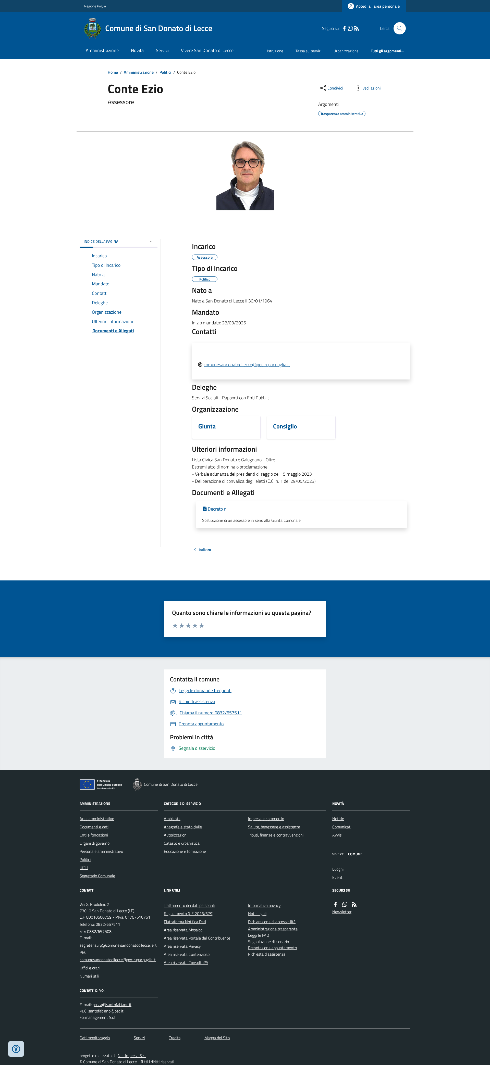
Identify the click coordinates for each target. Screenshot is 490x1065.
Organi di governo (94, 843)
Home (113, 72)
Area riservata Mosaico (183, 930)
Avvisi (337, 835)
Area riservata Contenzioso (187, 954)
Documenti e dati (94, 827)
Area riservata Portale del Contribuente (197, 938)
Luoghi (338, 869)
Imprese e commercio (266, 819)
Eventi (337, 877)
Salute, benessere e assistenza (274, 827)
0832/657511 (108, 924)
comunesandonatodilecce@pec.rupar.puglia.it (247, 364)
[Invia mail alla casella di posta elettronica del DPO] (112, 1004)
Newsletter (341, 912)
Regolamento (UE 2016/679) (188, 913)
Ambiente (172, 819)
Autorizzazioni (175, 835)
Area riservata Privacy (182, 946)
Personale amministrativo (101, 851)
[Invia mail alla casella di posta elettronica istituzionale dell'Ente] (118, 945)
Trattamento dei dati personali (189, 905)
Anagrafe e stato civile (183, 827)
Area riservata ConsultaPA (186, 962)
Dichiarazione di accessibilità (272, 922)
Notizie (338, 819)
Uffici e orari (90, 968)
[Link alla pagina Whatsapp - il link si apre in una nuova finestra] (350, 28)
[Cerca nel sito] (397, 28)
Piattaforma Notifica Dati (185, 922)
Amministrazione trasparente (273, 929)
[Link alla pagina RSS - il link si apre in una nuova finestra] (356, 28)
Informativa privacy (264, 905)
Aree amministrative (97, 819)
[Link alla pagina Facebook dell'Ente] (335, 904)
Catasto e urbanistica (182, 843)
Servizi (162, 50)
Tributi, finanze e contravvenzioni (275, 835)
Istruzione (275, 51)
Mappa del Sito (217, 1038)
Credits (174, 1038)
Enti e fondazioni (94, 835)
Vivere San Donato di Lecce (207, 50)
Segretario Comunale (97, 876)
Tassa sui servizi (308, 51)
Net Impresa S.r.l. (132, 1056)
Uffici (84, 868)
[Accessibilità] (16, 1049)
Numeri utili (89, 976)
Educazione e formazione (185, 851)
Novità (137, 50)
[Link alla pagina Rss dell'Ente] (354, 904)
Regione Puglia (95, 6)
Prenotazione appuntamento (272, 948)
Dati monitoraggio (95, 1038)
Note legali (257, 913)
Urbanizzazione (346, 51)
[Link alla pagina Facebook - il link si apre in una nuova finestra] (344, 28)
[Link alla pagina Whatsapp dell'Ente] (345, 904)
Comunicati (341, 827)
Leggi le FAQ (258, 935)
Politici (165, 72)
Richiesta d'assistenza (266, 954)
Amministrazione (102, 50)
